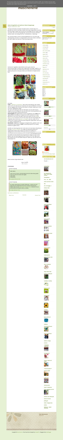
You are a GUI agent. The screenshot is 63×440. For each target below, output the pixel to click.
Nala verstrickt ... (47, 219)
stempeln (45, 60)
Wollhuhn (46, 324)
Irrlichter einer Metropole (49, 396)
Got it (35, 6)
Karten (44, 52)
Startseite (24, 195)
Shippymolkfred (47, 247)
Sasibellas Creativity (48, 280)
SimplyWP (37, 432)
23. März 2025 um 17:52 (15, 190)
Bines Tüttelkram (47, 264)
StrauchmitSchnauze (48, 326)
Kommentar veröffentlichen (13, 193)
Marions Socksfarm (48, 226)
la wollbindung (47, 197)
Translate (52, 33)
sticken (44, 80)
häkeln (44, 54)
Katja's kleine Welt (47, 271)
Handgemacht (47, 353)
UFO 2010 (45, 72)
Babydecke (46, 127)
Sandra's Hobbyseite (48, 273)
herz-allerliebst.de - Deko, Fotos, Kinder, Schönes (48, 174)
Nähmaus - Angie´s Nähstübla (48, 407)
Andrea (45, 405)
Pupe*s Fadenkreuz (48, 387)
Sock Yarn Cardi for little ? (48, 118)
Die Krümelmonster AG (48, 159)
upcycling (45, 78)
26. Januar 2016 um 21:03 (15, 179)
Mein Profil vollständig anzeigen (48, 153)
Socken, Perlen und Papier (48, 361)
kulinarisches (14, 26)
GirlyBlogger (48, 432)
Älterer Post (11, 195)
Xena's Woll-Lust (47, 317)
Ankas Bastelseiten (48, 204)
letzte (9, 121)
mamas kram (46, 295)
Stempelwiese (47, 177)
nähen (19, 26)
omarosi (45, 342)
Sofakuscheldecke (47, 109)
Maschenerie (28, 8)
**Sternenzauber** (48, 368)
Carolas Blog (46, 166)
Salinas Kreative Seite (48, 257)
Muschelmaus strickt (48, 233)
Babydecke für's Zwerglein (49, 100)
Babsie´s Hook (47, 288)
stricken (44, 45)
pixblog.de (46, 400)
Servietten (45, 63)
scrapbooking (45, 76)
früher (44, 71)
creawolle (46, 302)
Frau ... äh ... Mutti (47, 179)
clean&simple (46, 240)
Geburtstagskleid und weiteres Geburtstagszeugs (21, 25)
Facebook (46, 39)
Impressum (41, 415)
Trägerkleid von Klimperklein (16, 104)
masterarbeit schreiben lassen (25, 186)
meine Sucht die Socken (48, 181)
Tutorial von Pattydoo (16, 129)
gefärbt (44, 65)
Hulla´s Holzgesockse (48, 402)
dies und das (45, 50)
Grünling (44, 47)
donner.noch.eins (47, 398)
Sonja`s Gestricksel (47, 333)
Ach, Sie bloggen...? (47, 185)
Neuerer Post (37, 195)
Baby (44, 67)
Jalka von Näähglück (24, 119)
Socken (44, 48)
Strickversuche (47, 385)
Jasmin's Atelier (47, 370)
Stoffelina (46, 309)
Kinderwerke (45, 82)
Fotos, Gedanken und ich (49, 389)
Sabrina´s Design (47, 340)
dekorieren (45, 69)
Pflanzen (44, 56)
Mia (44, 183)
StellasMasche (47, 255)
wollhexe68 (46, 378)
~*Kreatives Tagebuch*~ (46, 345)
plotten (44, 84)
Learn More (29, 6)
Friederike (46, 190)
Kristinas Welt (46, 187)
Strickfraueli (46, 211)
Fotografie (45, 61)
